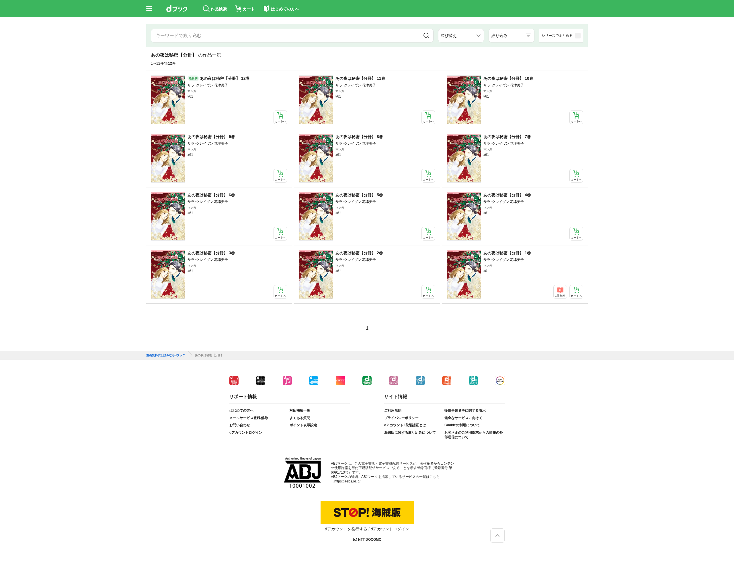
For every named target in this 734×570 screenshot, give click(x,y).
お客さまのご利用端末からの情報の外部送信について (473, 435)
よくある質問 (300, 418)
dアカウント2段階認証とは (405, 425)
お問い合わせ (239, 425)
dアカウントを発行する (346, 529)
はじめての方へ (241, 410)
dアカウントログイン (245, 433)
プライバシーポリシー (401, 418)
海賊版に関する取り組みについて (410, 433)
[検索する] (426, 35)
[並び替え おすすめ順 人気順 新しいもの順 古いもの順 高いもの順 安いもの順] (461, 35)
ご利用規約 (392, 410)
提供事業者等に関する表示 (465, 410)
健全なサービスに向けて (463, 418)
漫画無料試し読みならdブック (165, 355)
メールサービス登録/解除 (248, 418)
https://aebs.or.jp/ (347, 481)
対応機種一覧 (300, 410)
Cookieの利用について (462, 425)
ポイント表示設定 (303, 425)
